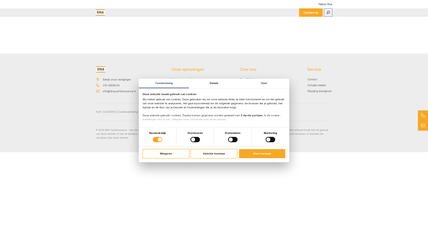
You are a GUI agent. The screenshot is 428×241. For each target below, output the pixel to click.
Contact (312, 79)
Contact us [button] (311, 12)
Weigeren (166, 153)
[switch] (195, 139)
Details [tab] (214, 83)
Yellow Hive (325, 4)
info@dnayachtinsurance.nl (119, 91)
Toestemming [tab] (164, 83)
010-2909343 (111, 85)
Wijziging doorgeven (319, 91)
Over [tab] (264, 83)
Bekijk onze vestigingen (117, 79)
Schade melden (316, 85)
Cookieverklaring (128, 111)
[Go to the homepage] (100, 12)
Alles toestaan (262, 153)
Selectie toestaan (214, 153)
